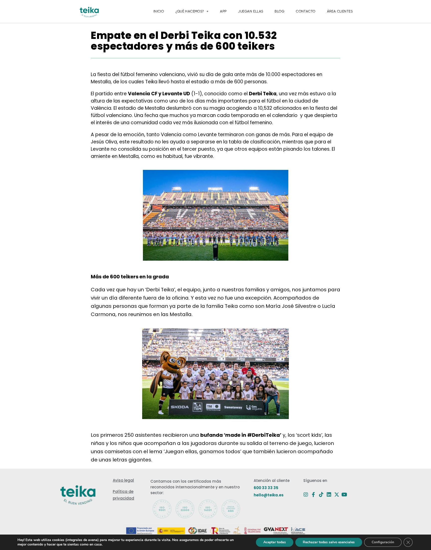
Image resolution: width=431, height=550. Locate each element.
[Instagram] (305, 494)
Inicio (158, 11)
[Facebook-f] (313, 494)
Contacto (305, 11)
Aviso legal (123, 480)
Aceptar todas (274, 542)
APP (223, 11)
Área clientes (340, 11)
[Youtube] (344, 494)
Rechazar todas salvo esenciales (329, 542)
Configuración (383, 542)
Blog (279, 11)
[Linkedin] (328, 494)
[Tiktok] (321, 494)
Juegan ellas (250, 11)
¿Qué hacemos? (189, 11)
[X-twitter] (336, 494)
